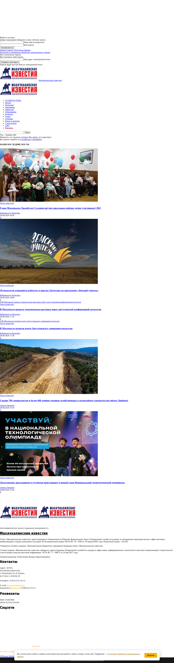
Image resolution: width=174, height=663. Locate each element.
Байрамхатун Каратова (10, 213)
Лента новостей (7, 203)
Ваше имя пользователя (34, 42)
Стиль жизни (11, 123)
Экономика (10, 107)
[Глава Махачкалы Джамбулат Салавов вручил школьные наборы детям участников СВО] (49, 201)
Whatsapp (15, 588)
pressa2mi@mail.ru (16, 585)
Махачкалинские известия (24, 533)
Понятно (150, 655)
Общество (9, 110)
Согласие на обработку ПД (10, 651)
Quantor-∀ (36, 646)
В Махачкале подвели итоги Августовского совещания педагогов (36, 328)
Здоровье (9, 119)
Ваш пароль (29, 45)
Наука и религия (12, 121)
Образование (10, 112)
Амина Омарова (7, 405)
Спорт (8, 116)
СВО (7, 126)
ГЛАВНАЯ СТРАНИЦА (31, 139)
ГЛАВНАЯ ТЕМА (13, 100)
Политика (9, 105)
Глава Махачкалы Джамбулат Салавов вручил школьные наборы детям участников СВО (50, 208)
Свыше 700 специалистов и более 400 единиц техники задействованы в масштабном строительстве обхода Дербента (64, 400)
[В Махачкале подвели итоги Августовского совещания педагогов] (29, 321)
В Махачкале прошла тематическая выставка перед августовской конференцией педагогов (50, 309)
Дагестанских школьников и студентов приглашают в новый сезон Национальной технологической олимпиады (62, 482)
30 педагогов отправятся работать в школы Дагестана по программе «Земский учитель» (49, 290)
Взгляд (8, 103)
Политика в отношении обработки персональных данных (25, 52)
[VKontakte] (7, 615)
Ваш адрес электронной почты (37, 59)
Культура (9, 114)
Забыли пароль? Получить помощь (15, 50)
